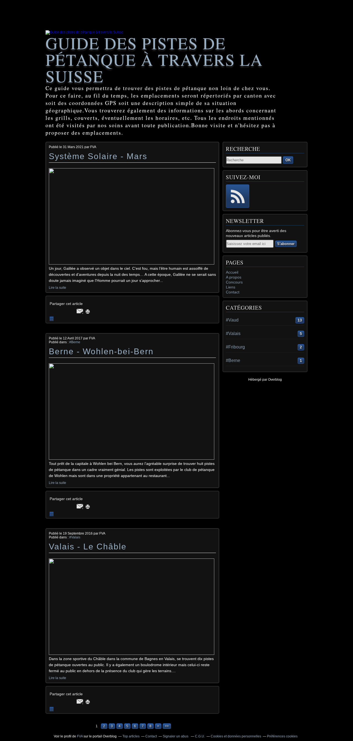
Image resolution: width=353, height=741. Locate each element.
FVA (80, 736)
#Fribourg (235, 347)
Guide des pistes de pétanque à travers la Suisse (154, 59)
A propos (233, 277)
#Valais (74, 537)
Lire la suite (57, 288)
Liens (230, 287)
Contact (232, 292)
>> (167, 726)
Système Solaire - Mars (98, 156)
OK (288, 160)
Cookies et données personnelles (236, 736)
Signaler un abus (176, 736)
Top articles (131, 736)
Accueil (232, 272)
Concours (234, 282)
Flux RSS (237, 196)
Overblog (275, 380)
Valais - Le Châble (88, 546)
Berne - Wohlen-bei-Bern (101, 351)
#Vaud (232, 320)
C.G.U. (200, 736)
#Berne (74, 342)
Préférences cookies (282, 736)
